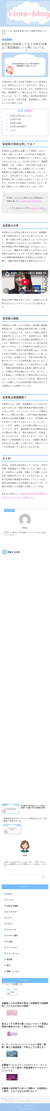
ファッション (12, 947)
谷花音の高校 (15, 123)
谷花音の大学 (15, 119)
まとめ (13, 130)
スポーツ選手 (12, 936)
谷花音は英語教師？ (18, 126)
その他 (9, 942)
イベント (10, 900)
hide (28, 110)
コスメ (9, 918)
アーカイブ (6, 984)
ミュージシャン (13, 953)
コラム (9, 924)
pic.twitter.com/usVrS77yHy (30, 201)
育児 (8, 965)
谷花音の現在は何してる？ (21, 116)
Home (18, 1105)
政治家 (9, 959)
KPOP (9, 894)
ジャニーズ (11, 930)
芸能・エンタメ (7, 39)
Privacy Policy (28, 1105)
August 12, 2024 (36, 208)
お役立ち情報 (12, 906)
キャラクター (12, 912)
